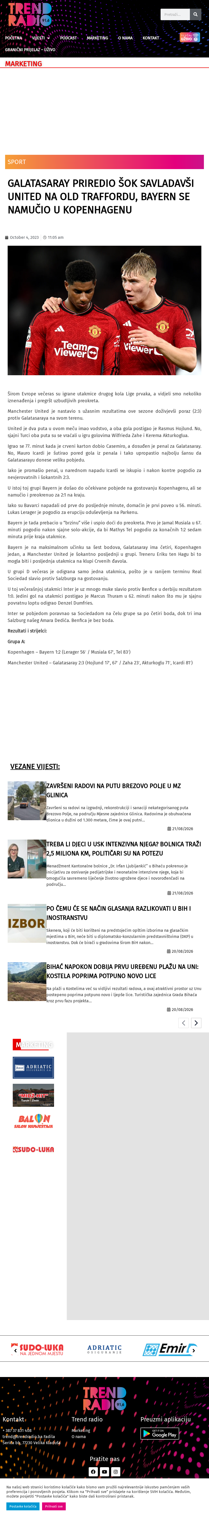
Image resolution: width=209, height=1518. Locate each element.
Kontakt (151, 38)
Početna (13, 38)
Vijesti (38, 38)
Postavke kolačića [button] (22, 1506)
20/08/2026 (182, 951)
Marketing (97, 38)
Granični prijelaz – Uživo (30, 49)
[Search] (195, 14)
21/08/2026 (182, 828)
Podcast (68, 38)
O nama (125, 38)
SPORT (17, 162)
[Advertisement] (104, 109)
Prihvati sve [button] (54, 1506)
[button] (15, 1351)
